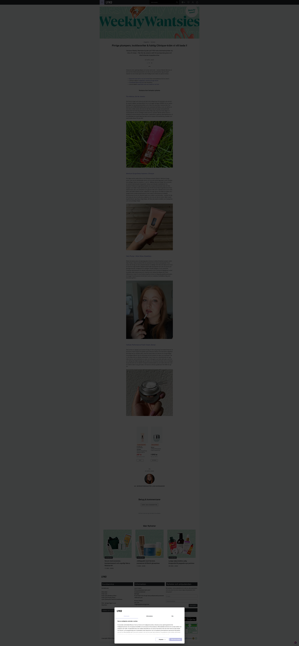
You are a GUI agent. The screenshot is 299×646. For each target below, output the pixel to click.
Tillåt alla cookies (175, 639)
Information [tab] (149, 616)
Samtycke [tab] (126, 616)
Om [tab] (172, 616)
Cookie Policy (173, 634)
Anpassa (161, 639)
